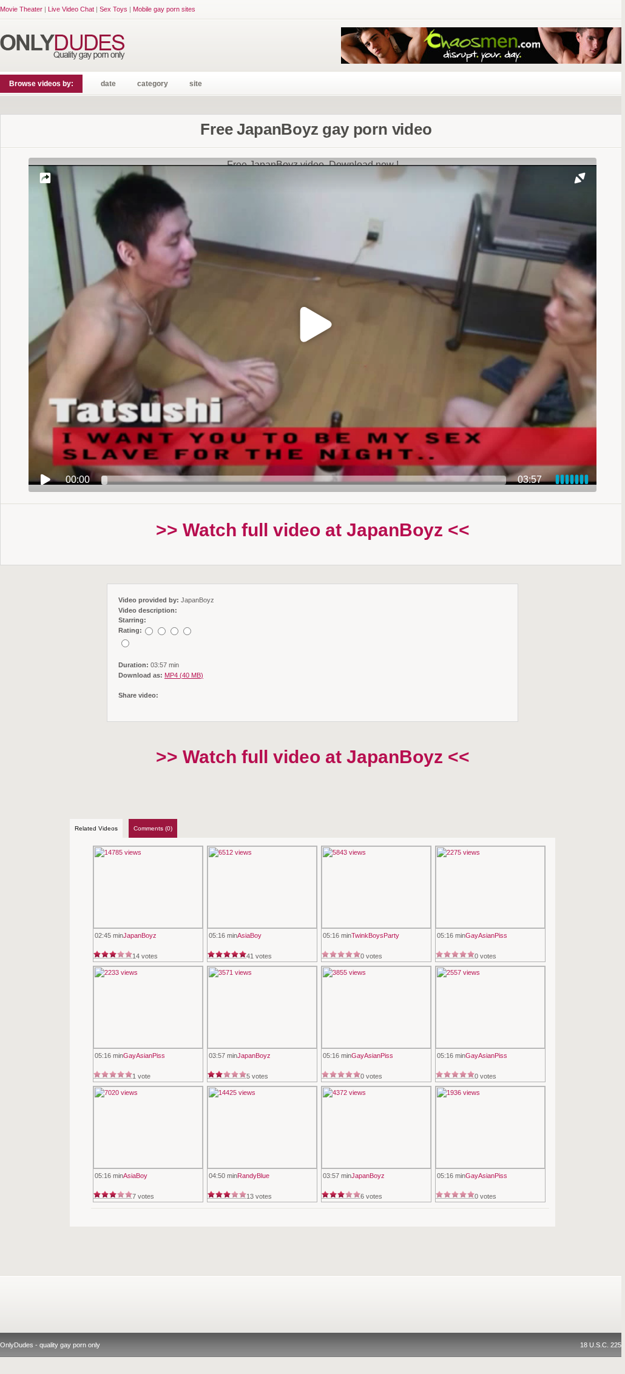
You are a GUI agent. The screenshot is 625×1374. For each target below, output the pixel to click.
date (108, 83)
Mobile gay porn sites (164, 9)
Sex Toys (113, 9)
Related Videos (96, 828)
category (152, 83)
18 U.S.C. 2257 (602, 1345)
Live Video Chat (71, 9)
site (195, 83)
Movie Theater (21, 9)
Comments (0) (152, 828)
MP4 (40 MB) (183, 675)
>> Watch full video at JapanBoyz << (313, 530)
